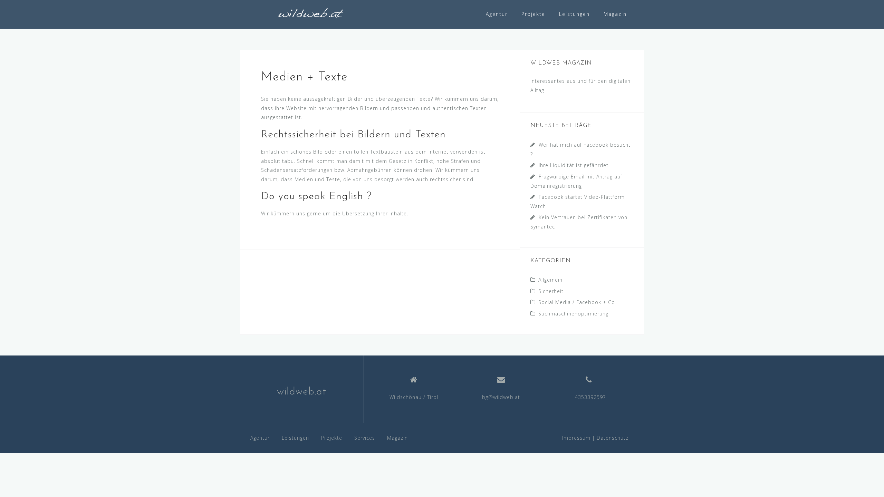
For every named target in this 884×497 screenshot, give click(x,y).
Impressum (576, 438)
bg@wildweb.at (501, 397)
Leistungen (574, 14)
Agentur (497, 14)
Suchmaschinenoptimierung (573, 313)
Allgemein (550, 279)
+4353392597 (588, 397)
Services (364, 438)
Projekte (533, 14)
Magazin (615, 14)
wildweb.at (301, 392)
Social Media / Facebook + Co (576, 302)
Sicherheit (551, 291)
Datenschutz (612, 438)
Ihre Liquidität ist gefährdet (573, 165)
